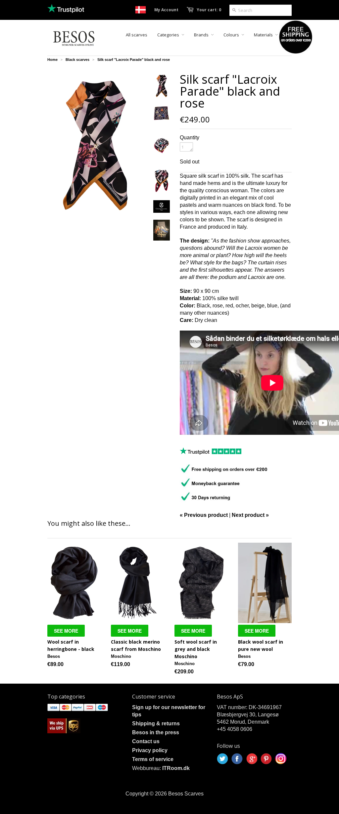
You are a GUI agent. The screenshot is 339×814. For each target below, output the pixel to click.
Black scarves (77, 60)
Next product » (250, 515)
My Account (166, 10)
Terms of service (152, 759)
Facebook (237, 758)
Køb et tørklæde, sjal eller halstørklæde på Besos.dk (140, 9)
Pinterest (266, 758)
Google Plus (251, 758)
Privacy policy (150, 750)
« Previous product (204, 515)
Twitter (222, 758)
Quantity (189, 137)
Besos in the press (155, 732)
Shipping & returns (156, 723)
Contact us (146, 741)
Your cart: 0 (209, 10)
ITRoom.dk (176, 768)
